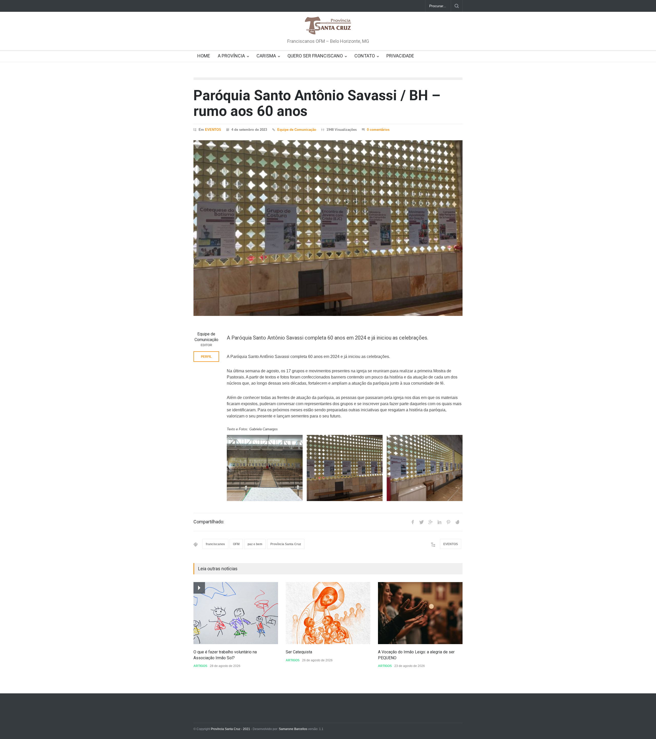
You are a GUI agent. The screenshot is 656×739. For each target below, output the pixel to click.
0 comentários (378, 130)
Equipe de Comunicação (296, 130)
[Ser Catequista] (328, 613)
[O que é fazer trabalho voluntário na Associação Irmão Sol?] (235, 613)
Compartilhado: (208, 522)
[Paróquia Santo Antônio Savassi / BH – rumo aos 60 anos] (328, 228)
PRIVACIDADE (400, 55)
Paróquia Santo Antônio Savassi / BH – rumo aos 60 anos (316, 103)
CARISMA (266, 55)
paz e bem (255, 544)
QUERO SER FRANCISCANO (315, 55)
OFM (236, 544)
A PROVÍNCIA (231, 55)
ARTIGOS (200, 666)
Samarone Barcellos (292, 729)
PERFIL (206, 356)
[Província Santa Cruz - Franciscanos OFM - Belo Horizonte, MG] (328, 26)
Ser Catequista (299, 652)
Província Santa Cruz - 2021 (230, 729)
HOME (203, 55)
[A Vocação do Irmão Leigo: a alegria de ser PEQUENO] (420, 613)
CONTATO (364, 55)
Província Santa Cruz (285, 544)
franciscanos (215, 544)
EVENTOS (213, 130)
